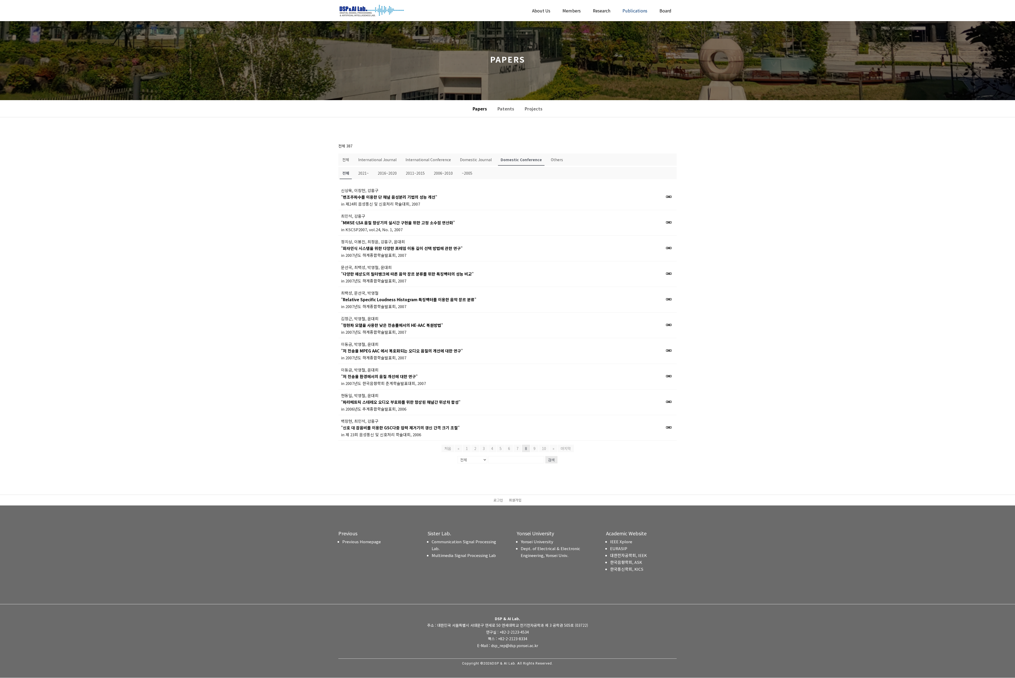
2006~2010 (443, 173)
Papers (480, 108)
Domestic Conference (521, 159)
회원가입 (515, 500)
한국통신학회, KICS (626, 569)
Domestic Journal (476, 159)
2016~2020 (387, 173)
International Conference (428, 159)
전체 (345, 159)
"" (389, 197)
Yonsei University (537, 541)
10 (544, 448)
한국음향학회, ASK (626, 562)
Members (571, 11)
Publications (634, 11)
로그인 (498, 500)
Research (601, 11)
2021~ (363, 173)
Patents (505, 108)
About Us (541, 11)
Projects (533, 108)
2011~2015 (415, 173)
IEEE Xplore (621, 541)
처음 (447, 448)
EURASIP (618, 548)
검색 (551, 459)
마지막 (566, 448)
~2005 (467, 173)
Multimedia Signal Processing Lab (464, 555)
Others (557, 159)
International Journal (377, 159)
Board (665, 11)
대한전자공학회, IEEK (628, 555)
